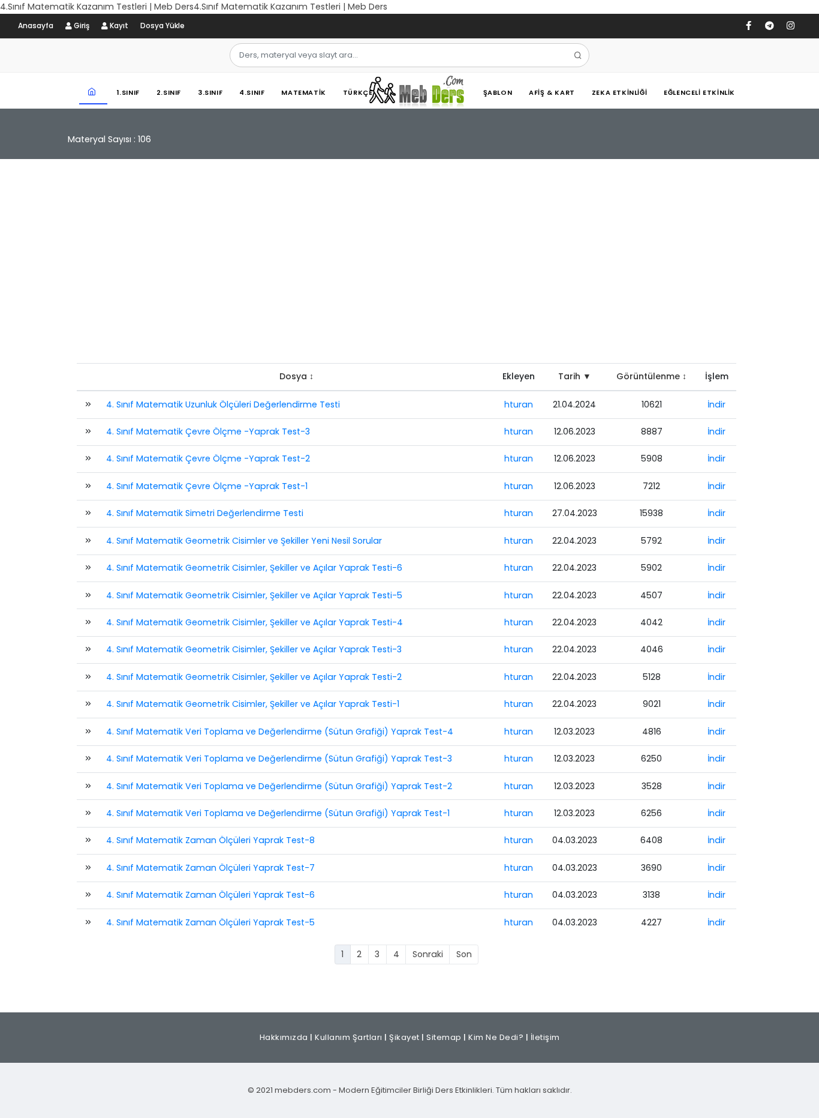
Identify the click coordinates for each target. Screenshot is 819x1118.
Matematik (303, 92)
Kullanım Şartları (349, 1037)
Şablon (498, 92)
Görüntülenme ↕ (651, 376)
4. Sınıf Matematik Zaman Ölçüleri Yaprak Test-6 (210, 895)
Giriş (80, 25)
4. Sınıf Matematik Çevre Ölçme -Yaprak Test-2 (208, 458)
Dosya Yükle (162, 25)
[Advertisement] (409, 267)
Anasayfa (35, 25)
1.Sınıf (128, 92)
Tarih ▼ (574, 376)
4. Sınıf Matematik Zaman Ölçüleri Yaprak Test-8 (210, 840)
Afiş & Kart (552, 92)
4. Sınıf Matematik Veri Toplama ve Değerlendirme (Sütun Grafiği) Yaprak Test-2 (279, 786)
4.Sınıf (251, 92)
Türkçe (358, 92)
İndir (716, 404)
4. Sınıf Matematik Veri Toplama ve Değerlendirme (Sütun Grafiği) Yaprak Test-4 (279, 732)
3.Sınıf (210, 92)
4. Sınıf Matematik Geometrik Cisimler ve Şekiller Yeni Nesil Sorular (244, 541)
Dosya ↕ (296, 376)
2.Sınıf (168, 92)
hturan (518, 404)
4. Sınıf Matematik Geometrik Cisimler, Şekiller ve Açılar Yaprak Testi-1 (252, 704)
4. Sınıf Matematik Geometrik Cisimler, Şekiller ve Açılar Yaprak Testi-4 (254, 622)
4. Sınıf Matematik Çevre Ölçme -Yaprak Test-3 (208, 431)
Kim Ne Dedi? (495, 1037)
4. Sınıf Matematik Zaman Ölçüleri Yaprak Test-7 (210, 868)
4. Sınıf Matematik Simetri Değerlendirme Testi (204, 513)
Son (464, 954)
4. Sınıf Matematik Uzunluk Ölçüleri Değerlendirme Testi (223, 404)
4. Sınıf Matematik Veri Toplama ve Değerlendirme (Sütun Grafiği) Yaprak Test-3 (279, 759)
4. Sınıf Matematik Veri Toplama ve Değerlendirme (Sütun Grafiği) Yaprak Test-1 (278, 813)
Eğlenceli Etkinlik (699, 92)
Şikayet (404, 1037)
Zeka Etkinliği (619, 92)
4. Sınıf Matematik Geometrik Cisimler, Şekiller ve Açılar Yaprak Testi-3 (254, 649)
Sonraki (427, 954)
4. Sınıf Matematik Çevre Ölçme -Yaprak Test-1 (207, 486)
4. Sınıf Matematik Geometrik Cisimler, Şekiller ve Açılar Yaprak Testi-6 (254, 568)
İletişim (545, 1037)
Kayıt (118, 25)
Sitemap (444, 1037)
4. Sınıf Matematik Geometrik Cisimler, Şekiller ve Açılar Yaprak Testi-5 (254, 595)
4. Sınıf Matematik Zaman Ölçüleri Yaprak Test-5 (210, 922)
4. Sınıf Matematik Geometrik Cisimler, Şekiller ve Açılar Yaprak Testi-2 (254, 677)
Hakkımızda (284, 1037)
